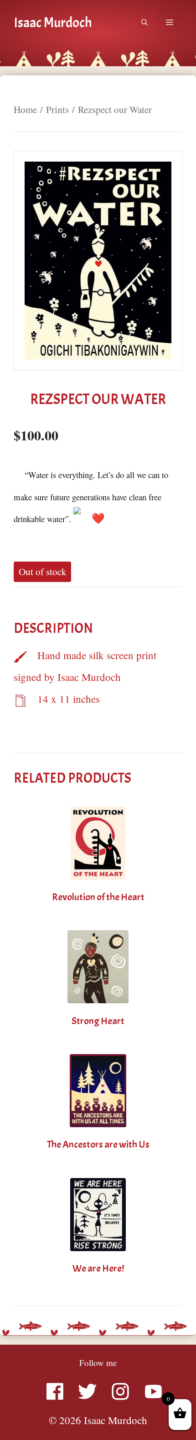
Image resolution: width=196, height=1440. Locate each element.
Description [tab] (53, 628)
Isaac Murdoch (53, 22)
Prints (57, 109)
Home (25, 109)
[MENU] (169, 22)
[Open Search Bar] (144, 22)
